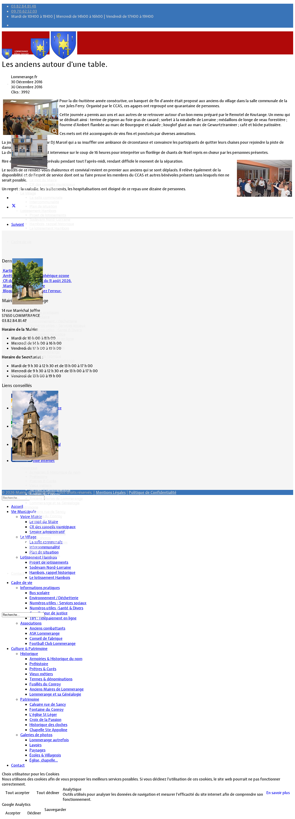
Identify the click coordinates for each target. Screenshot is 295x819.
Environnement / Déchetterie (53, 321)
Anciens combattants (47, 347)
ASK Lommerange (45, 352)
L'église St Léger (43, 520)
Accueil (17, 84)
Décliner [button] (34, 813)
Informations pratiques (39, 312)
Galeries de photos (35, 538)
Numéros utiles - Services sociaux (58, 325)
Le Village (28, 193)
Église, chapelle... (43, 560)
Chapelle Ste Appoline (48, 533)
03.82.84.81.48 (23, 6)
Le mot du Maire (43, 180)
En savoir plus (278, 792)
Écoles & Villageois (45, 555)
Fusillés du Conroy (45, 494)
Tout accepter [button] (17, 792)
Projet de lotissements (48, 215)
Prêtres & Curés (43, 481)
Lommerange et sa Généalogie (55, 503)
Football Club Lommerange (52, 360)
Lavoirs (36, 547)
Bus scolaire (40, 317)
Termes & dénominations (50, 490)
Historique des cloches (48, 529)
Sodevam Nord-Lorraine (50, 219)
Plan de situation (43, 206)
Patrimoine (29, 507)
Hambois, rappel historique (52, 224)
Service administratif (47, 189)
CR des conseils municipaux (52, 184)
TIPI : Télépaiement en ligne (52, 339)
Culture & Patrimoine (28, 374)
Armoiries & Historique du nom (55, 472)
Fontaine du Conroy (46, 516)
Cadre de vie (21, 242)
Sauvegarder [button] (55, 809)
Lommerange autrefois (49, 542)
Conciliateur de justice (47, 334)
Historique (28, 468)
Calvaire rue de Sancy (47, 511)
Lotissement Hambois (38, 210)
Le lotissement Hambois (49, 228)
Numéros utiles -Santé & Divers (56, 330)
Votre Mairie (30, 175)
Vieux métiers (41, 485)
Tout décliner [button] (47, 792)
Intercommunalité (44, 202)
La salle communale (46, 197)
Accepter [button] (13, 813)
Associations (30, 343)
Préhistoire (38, 476)
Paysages (37, 551)
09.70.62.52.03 (24, 11)
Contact (17, 573)
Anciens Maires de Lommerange (56, 498)
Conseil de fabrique (45, 356)
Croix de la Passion (45, 525)
